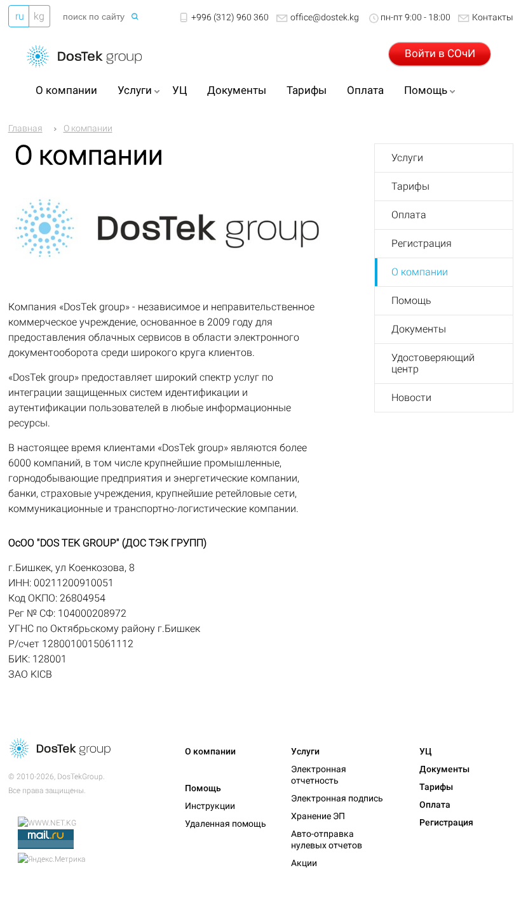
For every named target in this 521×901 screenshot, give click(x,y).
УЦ (179, 90)
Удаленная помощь (225, 824)
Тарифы (307, 90)
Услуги (135, 90)
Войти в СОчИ (440, 53)
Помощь (425, 90)
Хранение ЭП (318, 816)
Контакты (492, 17)
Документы (236, 90)
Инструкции (210, 806)
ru (19, 16)
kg (39, 16)
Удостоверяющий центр (433, 363)
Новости (411, 397)
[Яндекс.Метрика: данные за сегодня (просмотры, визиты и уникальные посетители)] (51, 859)
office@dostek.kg (324, 17)
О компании (66, 90)
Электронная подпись (337, 798)
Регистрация (421, 243)
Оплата (365, 90)
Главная (25, 128)
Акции (304, 863)
